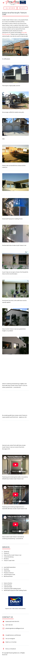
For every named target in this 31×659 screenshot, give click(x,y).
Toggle (3, 3)
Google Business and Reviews (13, 635)
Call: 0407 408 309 (10, 8)
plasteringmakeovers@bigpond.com (15, 628)
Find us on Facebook (11, 649)
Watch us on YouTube (11, 642)
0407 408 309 (9, 625)
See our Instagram (10, 638)
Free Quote (22, 8)
